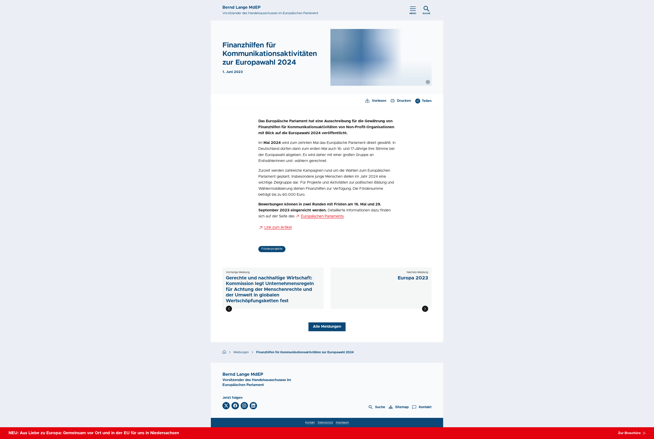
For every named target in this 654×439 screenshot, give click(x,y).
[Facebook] (235, 405)
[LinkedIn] (253, 405)
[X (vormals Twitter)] (226, 405)
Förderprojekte (271, 248)
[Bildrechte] (428, 82)
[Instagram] (244, 405)
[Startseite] (224, 352)
